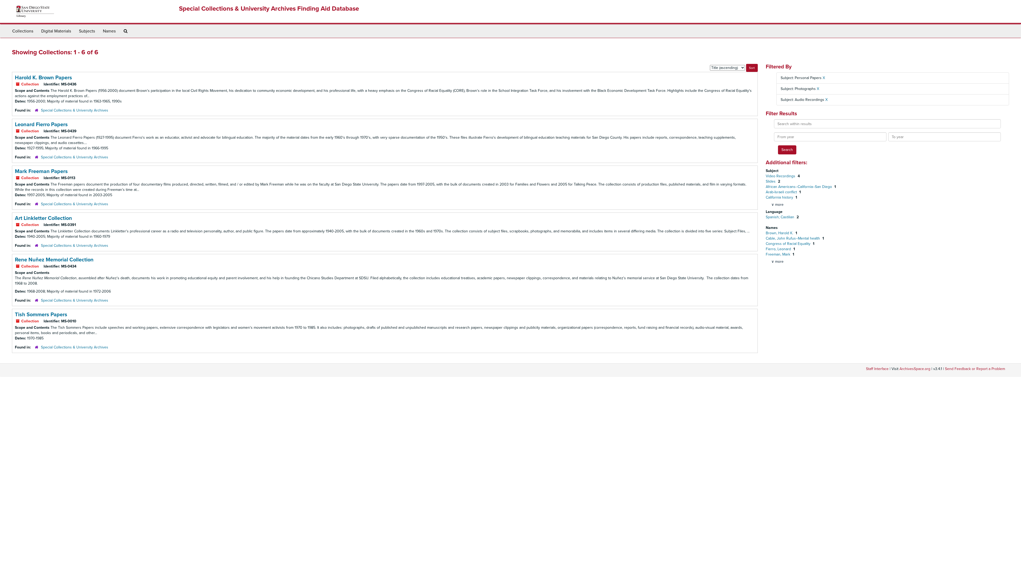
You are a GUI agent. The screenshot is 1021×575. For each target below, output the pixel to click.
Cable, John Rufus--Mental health (793, 238)
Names (109, 31)
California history (780, 197)
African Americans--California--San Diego (799, 186)
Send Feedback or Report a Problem (975, 369)
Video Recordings (781, 176)
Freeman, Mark (778, 254)
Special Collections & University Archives (74, 110)
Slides (771, 181)
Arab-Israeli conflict (782, 192)
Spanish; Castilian (780, 217)
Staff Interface (877, 369)
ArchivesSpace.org (914, 369)
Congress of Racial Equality (788, 243)
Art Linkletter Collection (43, 218)
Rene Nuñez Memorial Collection (54, 260)
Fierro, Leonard (779, 249)
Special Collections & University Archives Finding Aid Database (269, 9)
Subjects (87, 31)
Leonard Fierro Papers (41, 124)
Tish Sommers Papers (41, 314)
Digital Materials (56, 31)
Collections (22, 31)
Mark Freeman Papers (41, 171)
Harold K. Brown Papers (43, 78)
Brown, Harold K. (780, 233)
